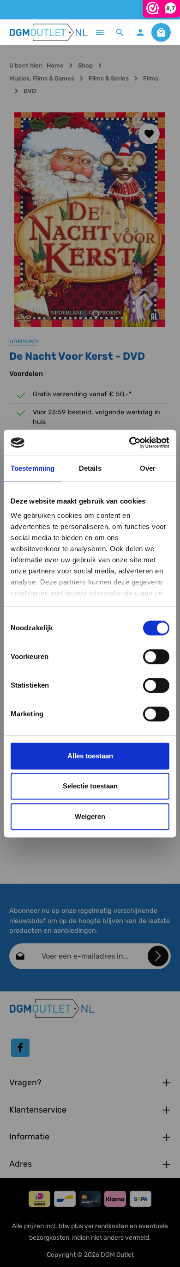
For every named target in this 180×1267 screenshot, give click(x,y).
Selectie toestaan (90, 786)
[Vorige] (26, 219)
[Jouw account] (140, 32)
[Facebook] (20, 1048)
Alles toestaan (90, 756)
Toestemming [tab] (32, 468)
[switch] (156, 656)
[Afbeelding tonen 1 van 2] (84, 313)
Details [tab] (90, 468)
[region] (90, 219)
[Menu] (99, 32)
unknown (23, 341)
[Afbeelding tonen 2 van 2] (95, 313)
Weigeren (90, 816)
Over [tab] (148, 468)
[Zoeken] (120, 32)
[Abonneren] (158, 956)
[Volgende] (153, 219)
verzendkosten (106, 1226)
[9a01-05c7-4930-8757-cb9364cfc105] (89, 219)
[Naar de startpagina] (49, 32)
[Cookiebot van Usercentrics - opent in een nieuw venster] (129, 443)
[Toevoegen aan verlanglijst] (149, 134)
